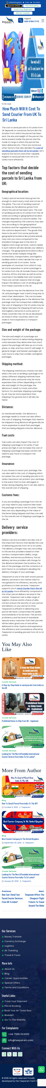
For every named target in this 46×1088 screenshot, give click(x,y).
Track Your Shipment (16, 1001)
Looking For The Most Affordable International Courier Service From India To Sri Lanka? (20, 755)
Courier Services (9, 682)
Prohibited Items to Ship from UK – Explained (20, 720)
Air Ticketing (11, 950)
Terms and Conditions (17, 987)
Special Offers (12, 982)
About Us (9, 968)
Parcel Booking (32, 5)
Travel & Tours (12, 955)
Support (31, 20)
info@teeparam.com (20, 1040)
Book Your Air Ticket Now (18, 1010)
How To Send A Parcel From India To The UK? (20, 803)
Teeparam (25, 807)
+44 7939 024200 (18, 1034)
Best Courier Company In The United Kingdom (20, 838)
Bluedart (9, 1015)
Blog (4, 800)
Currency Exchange (15, 941)
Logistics (9, 945)
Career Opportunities (16, 978)
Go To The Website (15, 1019)
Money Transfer (23, 13)
